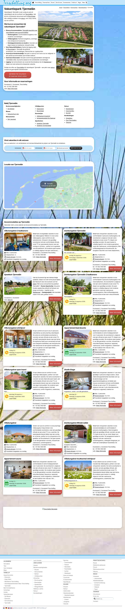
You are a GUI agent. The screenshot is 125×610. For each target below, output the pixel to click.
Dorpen (65, 586)
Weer (83, 2)
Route (95, 563)
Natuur (35, 591)
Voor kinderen (8, 568)
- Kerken (36, 574)
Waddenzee (47, 62)
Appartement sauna (12, 459)
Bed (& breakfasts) (9, 588)
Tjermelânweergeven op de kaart (48, 184)
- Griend (65, 599)
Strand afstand (10, 257)
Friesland (96, 576)
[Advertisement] (108, 47)
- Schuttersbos (8, 600)
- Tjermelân (7, 586)
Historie (65, 604)
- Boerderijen (37, 582)
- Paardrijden (67, 569)
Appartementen (8, 575)
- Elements (7, 577)
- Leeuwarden (97, 578)
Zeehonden (66, 591)
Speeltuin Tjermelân (12, 274)
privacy (25, 607)
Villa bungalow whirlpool (14, 328)
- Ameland (96, 585)
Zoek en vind (77, 148)
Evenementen (66, 2)
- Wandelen (66, 567)
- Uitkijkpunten (37, 576)
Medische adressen (99, 565)
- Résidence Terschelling (11, 581)
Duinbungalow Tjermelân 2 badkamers (80, 274)
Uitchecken (39, 148)
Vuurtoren (66, 577)
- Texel (95, 589)
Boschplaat (31, 16)
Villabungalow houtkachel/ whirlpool (79, 459)
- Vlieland (96, 587)
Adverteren (96, 594)
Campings (7, 590)
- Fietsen (66, 564)
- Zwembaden (67, 562)
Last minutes (37, 560)
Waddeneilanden (68, 593)
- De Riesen (7, 596)
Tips (5, 566)
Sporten (65, 560)
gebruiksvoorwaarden (18, 607)
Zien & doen (59, 2)
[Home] (33, 2)
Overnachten (46, 2)
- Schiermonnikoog (99, 583)
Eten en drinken (68, 575)
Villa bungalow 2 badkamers (16, 231)
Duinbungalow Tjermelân (75, 231)
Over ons (96, 596)
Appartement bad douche (75, 328)
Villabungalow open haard (15, 370)
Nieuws (95, 571)
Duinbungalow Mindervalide (76, 423)
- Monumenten (38, 571)
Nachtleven (66, 582)
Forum (95, 567)
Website (10, 300)
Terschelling (38, 2)
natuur (23, 18)
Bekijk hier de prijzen (18, 75)
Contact (95, 601)
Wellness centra (38, 589)
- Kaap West (7, 579)
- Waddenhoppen (68, 595)
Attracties (36, 578)
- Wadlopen (67, 573)
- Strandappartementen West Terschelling (16, 583)
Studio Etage (69, 370)
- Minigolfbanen (38, 586)
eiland (34, 284)
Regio (79, 2)
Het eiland (7, 564)
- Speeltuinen (37, 584)
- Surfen (65, 571)
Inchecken (18, 148)
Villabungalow (10, 423)
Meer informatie (12, 88)
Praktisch (74, 2)
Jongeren (66, 601)
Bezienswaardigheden (40, 567)
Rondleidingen (37, 593)
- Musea (36, 569)
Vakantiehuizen (8, 594)
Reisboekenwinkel (98, 569)
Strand (52, 2)
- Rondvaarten (37, 580)
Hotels (6, 592)
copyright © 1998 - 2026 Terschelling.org (37, 607)
